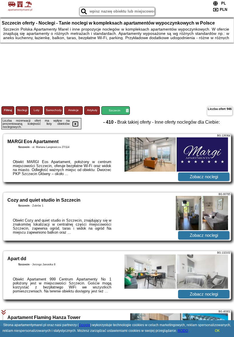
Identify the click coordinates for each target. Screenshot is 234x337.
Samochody (54, 110)
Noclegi (22, 110)
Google (84, 325)
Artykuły (92, 110)
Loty (36, 110)
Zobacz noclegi (204, 176)
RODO (183, 331)
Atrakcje (73, 110)
